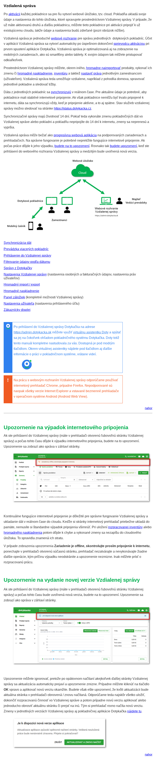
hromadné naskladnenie (34, 73)
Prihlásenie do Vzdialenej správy (27, 255)
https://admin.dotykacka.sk (32, 332)
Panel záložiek (14, 297)
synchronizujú (61, 92)
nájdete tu (134, 711)
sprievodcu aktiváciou (129, 43)
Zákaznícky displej (17, 310)
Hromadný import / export (22, 284)
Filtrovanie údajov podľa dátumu (27, 262)
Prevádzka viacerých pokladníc (26, 249)
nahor (148, 408)
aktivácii (14, 14)
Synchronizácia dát (17, 242)
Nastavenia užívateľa (19, 303)
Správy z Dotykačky (18, 268)
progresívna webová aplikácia (75, 135)
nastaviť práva (91, 73)
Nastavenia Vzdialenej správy (25, 274)
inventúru (60, 73)
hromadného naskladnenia (23, 532)
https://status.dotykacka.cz (72, 108)
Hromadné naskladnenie (21, 291)
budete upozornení (123, 146)
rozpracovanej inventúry (125, 527)
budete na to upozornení (71, 146)
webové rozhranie (64, 38)
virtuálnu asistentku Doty (90, 332)
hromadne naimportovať (103, 68)
